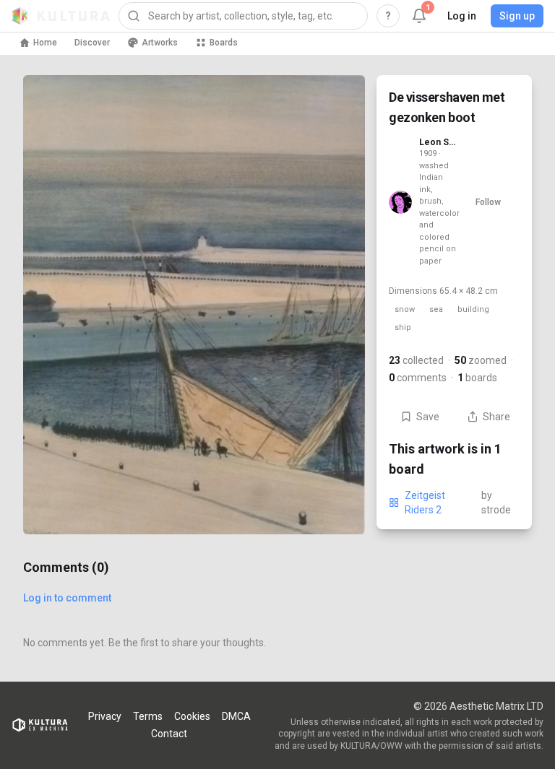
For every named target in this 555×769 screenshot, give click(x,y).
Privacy (104, 716)
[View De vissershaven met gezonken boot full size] (194, 304)
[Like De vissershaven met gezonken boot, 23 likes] (336, 444)
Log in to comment (67, 598)
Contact (169, 733)
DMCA (236, 716)
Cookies (192, 716)
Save (427, 416)
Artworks (160, 43)
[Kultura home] (61, 16)
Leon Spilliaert (437, 142)
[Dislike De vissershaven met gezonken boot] (336, 505)
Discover (92, 43)
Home (45, 43)
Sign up (517, 16)
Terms (148, 716)
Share (496, 416)
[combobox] (243, 16)
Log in (461, 16)
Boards (224, 43)
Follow (488, 202)
